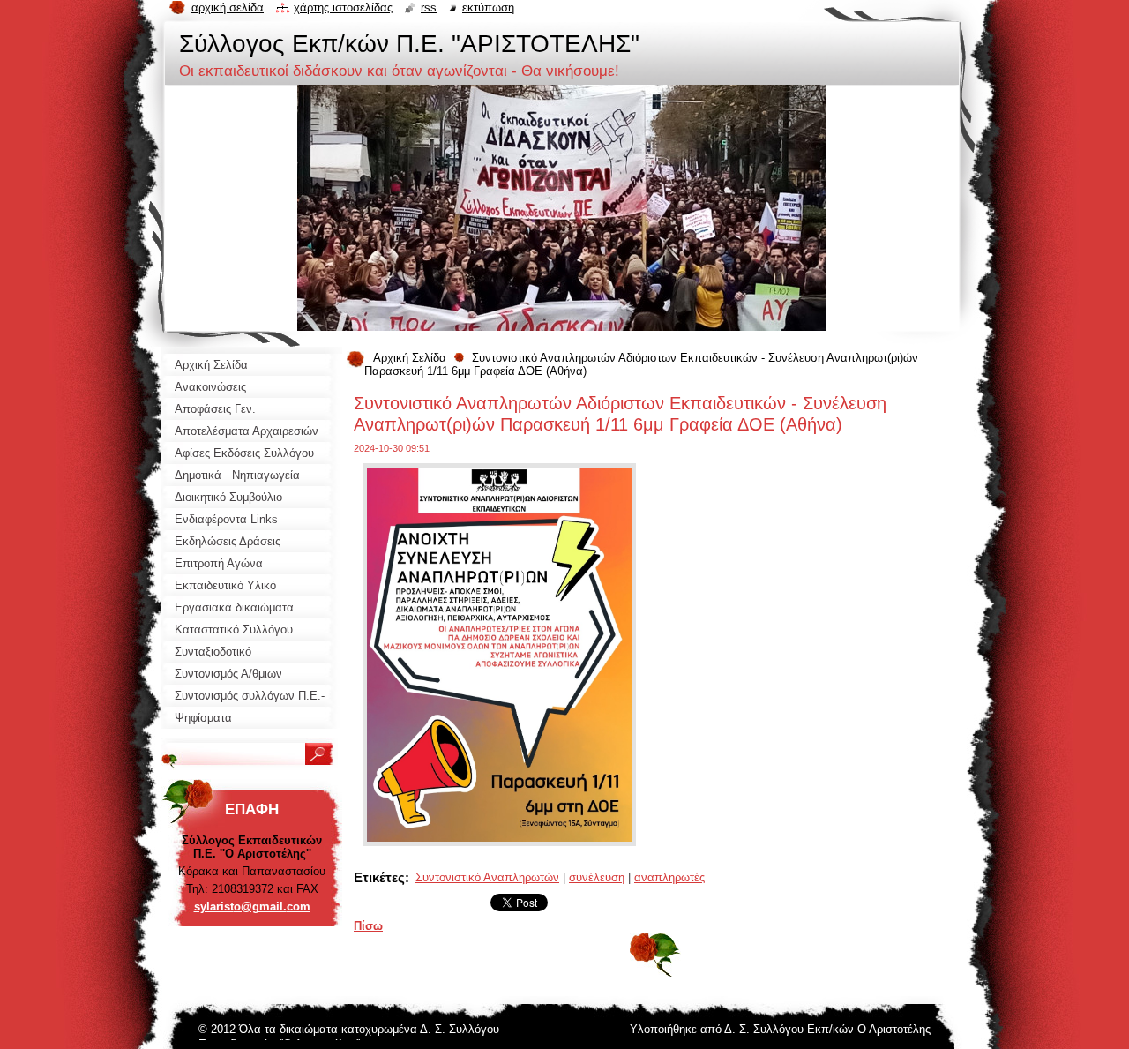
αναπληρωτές (669, 877)
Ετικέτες (379, 877)
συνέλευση (596, 877)
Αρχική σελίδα (227, 7)
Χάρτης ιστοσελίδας (343, 7)
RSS (429, 7)
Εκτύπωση (488, 7)
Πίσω (368, 926)
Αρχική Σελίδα (409, 357)
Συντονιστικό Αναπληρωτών (487, 877)
